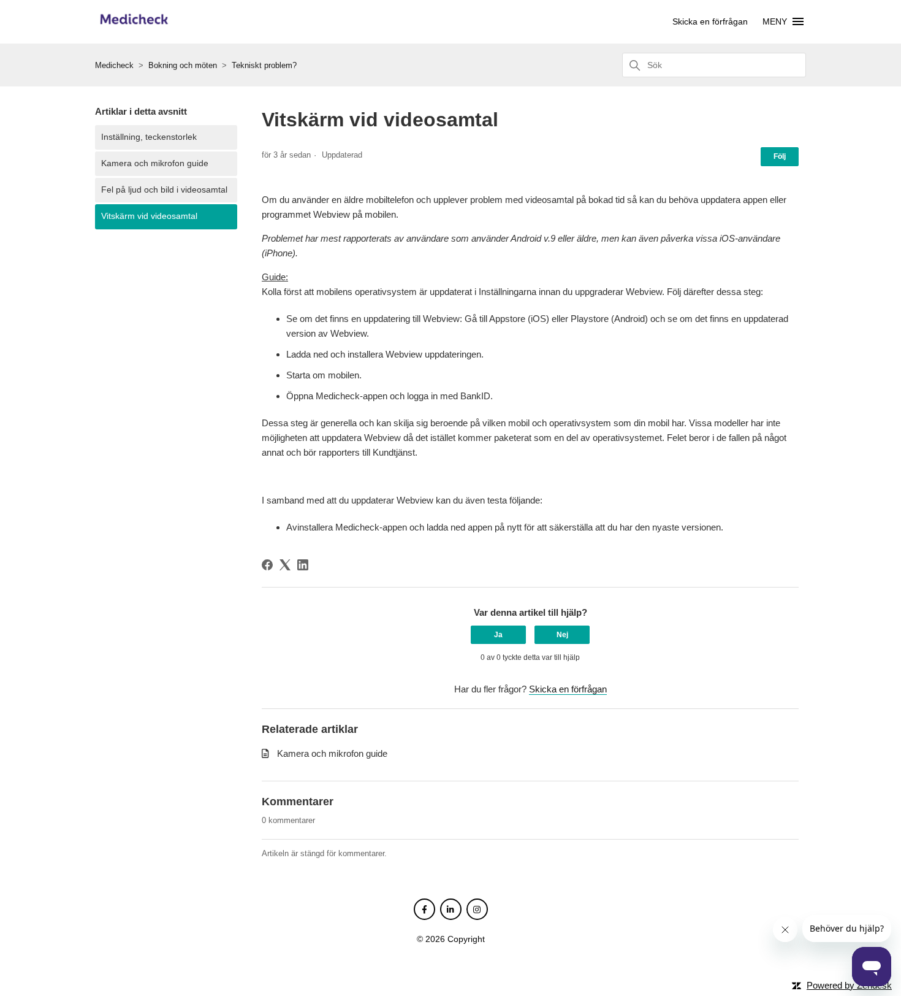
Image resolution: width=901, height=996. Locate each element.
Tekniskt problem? (264, 65)
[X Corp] (285, 564)
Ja (498, 634)
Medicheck (114, 65)
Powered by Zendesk (849, 985)
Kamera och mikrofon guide (154, 163)
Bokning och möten (182, 65)
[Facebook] (267, 564)
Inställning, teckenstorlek (149, 137)
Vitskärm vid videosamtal (149, 216)
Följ (780, 156)
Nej (562, 634)
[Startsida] (134, 26)
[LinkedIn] (302, 564)
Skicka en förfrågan (710, 21)
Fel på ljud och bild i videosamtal (164, 189)
